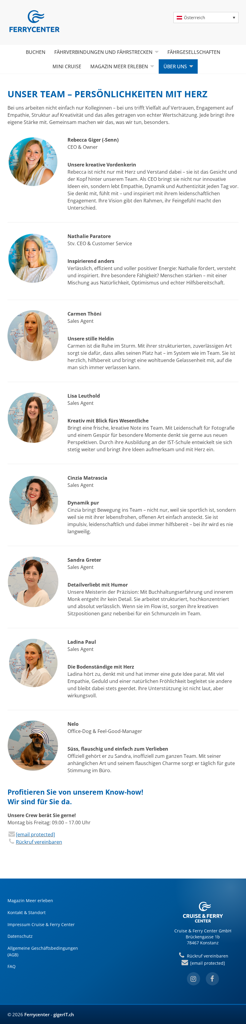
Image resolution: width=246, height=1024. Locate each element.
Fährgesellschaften (193, 52)
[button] (205, 17)
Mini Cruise (66, 66)
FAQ (12, 966)
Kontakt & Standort (27, 912)
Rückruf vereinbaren (39, 842)
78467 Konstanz (203, 943)
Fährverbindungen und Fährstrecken (103, 52)
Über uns (175, 66)
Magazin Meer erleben (119, 66)
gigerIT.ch (63, 1014)
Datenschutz (20, 936)
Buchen (35, 52)
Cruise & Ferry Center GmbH (202, 931)
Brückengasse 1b (203, 937)
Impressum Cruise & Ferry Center (41, 924)
